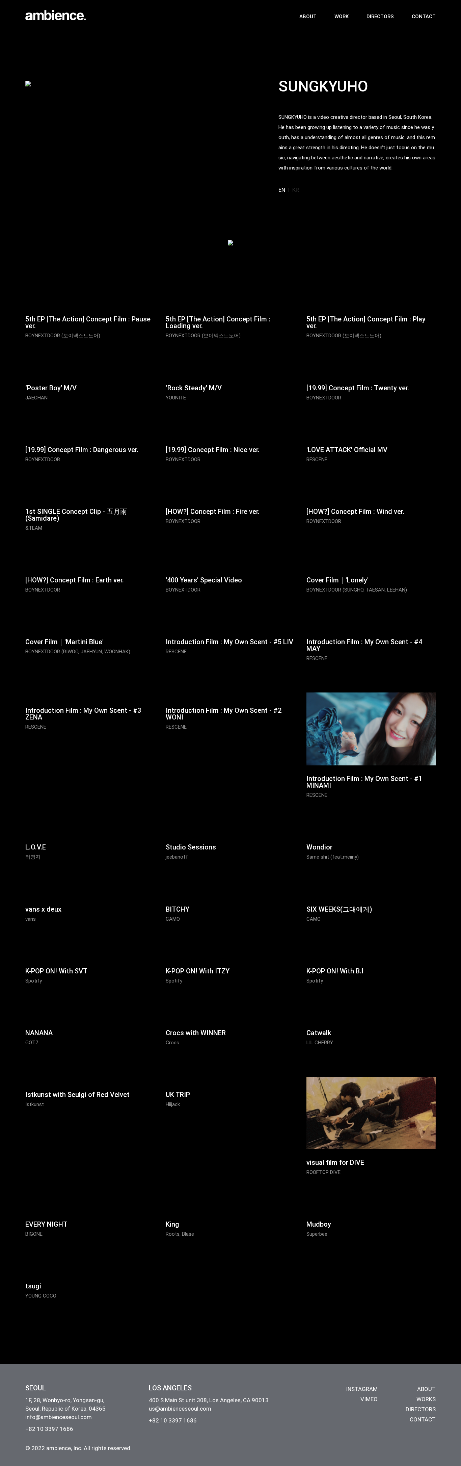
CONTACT (424, 17)
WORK (341, 17)
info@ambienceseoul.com (58, 1417)
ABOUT (308, 17)
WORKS (426, 1399)
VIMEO (369, 1399)
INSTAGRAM (362, 1389)
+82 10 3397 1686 (49, 1428)
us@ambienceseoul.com (180, 1408)
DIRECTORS (380, 17)
